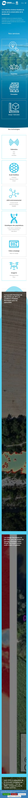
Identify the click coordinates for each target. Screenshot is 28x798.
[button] (23, 3)
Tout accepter (6, 794)
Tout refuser (14, 794)
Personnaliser (22, 794)
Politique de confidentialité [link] (14, 796)
